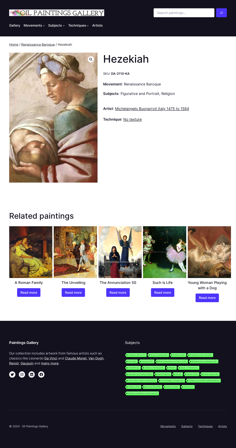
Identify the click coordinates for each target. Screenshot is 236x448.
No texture (132, 119)
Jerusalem (133, 368)
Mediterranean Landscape (204, 361)
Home (13, 44)
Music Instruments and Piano (172, 361)
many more (50, 363)
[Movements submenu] (44, 25)
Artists (222, 426)
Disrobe (192, 374)
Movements (168, 426)
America (188, 387)
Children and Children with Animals (204, 380)
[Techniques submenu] (88, 25)
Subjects (186, 426)
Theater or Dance (136, 355)
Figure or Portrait (189, 368)
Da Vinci (50, 358)
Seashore (178, 355)
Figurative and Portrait (140, 93)
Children (133, 387)
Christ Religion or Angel (172, 380)
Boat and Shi (152, 387)
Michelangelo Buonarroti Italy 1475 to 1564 (152, 108)
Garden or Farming (154, 368)
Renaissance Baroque (38, 44)
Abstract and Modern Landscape (142, 393)
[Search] (221, 12)
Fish (172, 368)
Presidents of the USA (200, 355)
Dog (178, 374)
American (172, 387)
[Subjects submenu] (64, 25)
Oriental (147, 361)
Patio (132, 361)
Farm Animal (163, 374)
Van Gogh (95, 358)
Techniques (205, 426)
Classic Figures (210, 374)
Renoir (14, 363)
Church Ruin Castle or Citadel (141, 380)
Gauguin (27, 363)
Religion (168, 93)
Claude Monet (76, 358)
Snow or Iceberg (158, 355)
